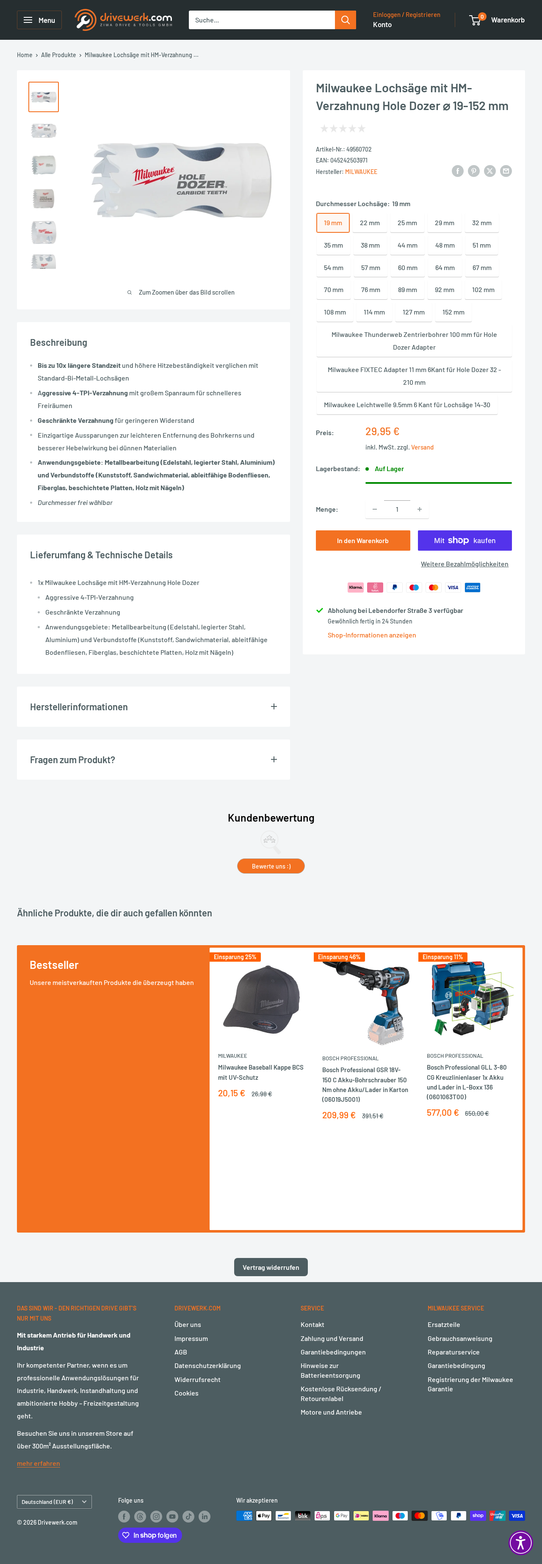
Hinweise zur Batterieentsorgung (330, 1370)
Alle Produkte (58, 54)
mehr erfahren (38, 1463)
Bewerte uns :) (271, 866)
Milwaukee (361, 171)
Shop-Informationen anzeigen (372, 634)
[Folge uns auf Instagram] (156, 1517)
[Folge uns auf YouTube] (172, 1517)
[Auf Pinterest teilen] (474, 170)
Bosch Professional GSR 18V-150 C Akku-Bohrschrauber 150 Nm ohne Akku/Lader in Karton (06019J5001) (365, 1084)
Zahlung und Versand (332, 1338)
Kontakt (312, 1324)
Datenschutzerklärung (207, 1365)
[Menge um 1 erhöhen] (420, 509)
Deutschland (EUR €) (47, 1501)
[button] (521, 1543)
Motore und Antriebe (331, 1412)
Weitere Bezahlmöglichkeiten (465, 564)
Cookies (186, 1393)
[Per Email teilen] (506, 170)
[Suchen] (345, 20)
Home (25, 54)
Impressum (191, 1338)
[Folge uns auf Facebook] (124, 1517)
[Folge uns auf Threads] (140, 1517)
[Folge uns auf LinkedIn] (204, 1517)
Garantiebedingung (456, 1365)
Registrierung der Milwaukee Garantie (470, 1384)
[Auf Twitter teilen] (490, 170)
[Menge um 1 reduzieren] (375, 509)
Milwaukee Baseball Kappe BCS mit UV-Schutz (261, 1072)
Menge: (327, 509)
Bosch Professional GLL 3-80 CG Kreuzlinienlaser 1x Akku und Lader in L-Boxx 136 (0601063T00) (467, 1082)
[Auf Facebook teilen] (458, 170)
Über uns (187, 1324)
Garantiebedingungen (333, 1352)
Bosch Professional (350, 1058)
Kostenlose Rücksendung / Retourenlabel (341, 1393)
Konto (382, 24)
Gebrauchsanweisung (460, 1338)
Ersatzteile (444, 1324)
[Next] (522, 1088)
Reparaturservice (454, 1352)
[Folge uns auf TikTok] (188, 1517)
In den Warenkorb (363, 540)
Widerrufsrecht (197, 1379)
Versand (422, 446)
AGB (180, 1352)
